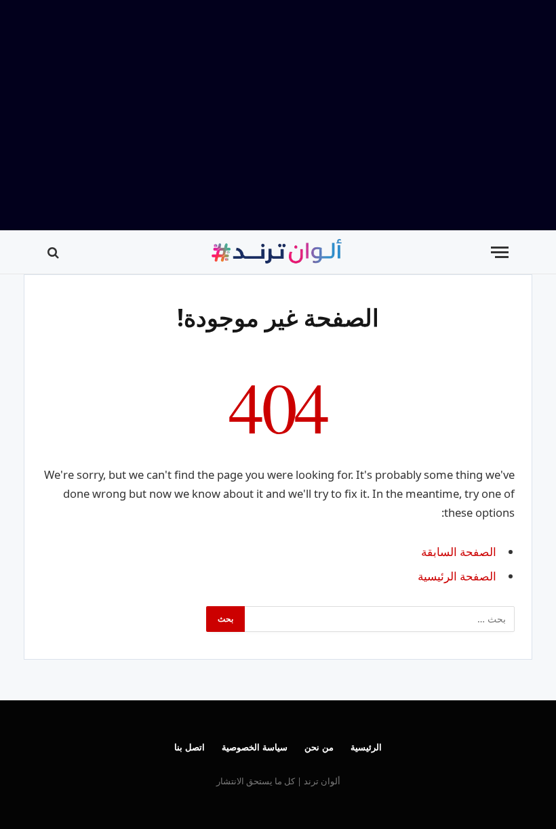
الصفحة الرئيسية (457, 576)
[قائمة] (500, 252)
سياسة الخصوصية (254, 747)
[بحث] (54, 252)
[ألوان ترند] (278, 252)
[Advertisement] (278, 115)
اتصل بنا (189, 747)
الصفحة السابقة (458, 551)
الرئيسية (366, 747)
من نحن (319, 747)
